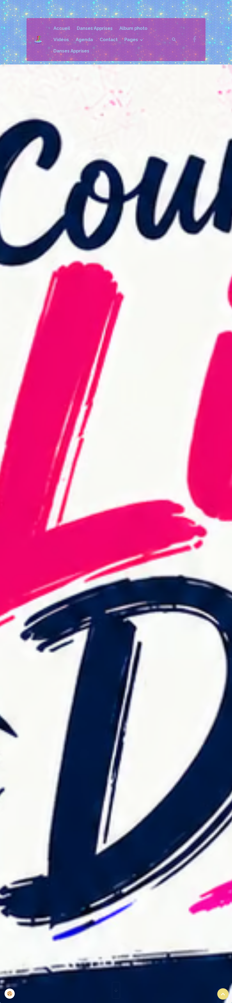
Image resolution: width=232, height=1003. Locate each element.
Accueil (61, 28)
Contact (109, 39)
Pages (131, 39)
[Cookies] (10, 994)
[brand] (38, 39)
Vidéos (61, 39)
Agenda (84, 39)
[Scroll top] (223, 994)
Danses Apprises (95, 28)
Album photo (133, 28)
